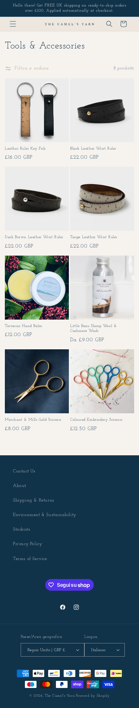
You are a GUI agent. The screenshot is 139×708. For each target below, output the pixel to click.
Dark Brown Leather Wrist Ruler (34, 237)
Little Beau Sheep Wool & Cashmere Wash (93, 328)
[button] (13, 24)
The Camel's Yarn (60, 696)
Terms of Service (30, 558)
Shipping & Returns (33, 500)
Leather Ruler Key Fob (25, 149)
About (19, 485)
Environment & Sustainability (44, 515)
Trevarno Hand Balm (23, 326)
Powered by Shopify (93, 696)
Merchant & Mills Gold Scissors (33, 420)
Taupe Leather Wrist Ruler (93, 237)
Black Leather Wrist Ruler (93, 149)
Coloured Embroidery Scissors (96, 420)
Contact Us (24, 471)
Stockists (21, 529)
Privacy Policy (27, 544)
